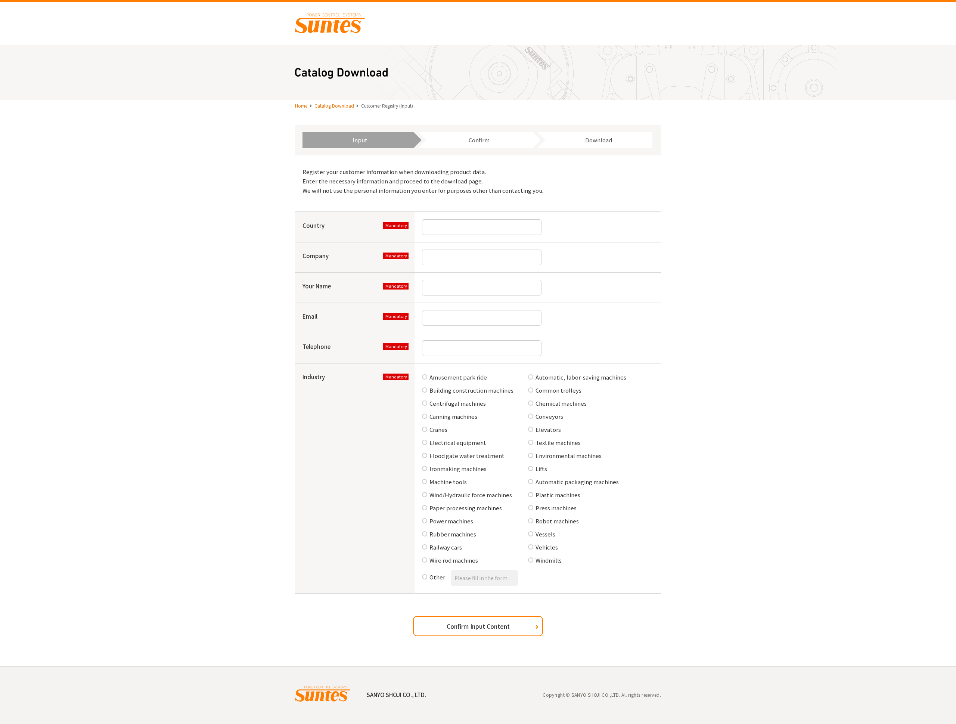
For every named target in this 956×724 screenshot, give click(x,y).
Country (313, 225)
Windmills (549, 560)
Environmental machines (569, 456)
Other (437, 577)
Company (315, 256)
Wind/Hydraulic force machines (470, 495)
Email (309, 316)
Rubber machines (452, 534)
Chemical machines (561, 403)
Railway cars (445, 547)
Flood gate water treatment (467, 456)
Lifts (541, 469)
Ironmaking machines (458, 469)
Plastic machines (558, 495)
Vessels (545, 534)
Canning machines (453, 416)
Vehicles (547, 547)
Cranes (438, 429)
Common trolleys (558, 390)
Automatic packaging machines (577, 482)
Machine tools (448, 482)
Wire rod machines (453, 560)
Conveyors (549, 416)
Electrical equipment (457, 442)
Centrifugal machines (457, 403)
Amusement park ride (458, 377)
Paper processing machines (465, 508)
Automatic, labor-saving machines (581, 377)
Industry (313, 377)
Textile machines (558, 442)
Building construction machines (471, 390)
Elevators (548, 429)
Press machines (556, 508)
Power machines (451, 521)
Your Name (316, 286)
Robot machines (557, 521)
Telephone (316, 346)
